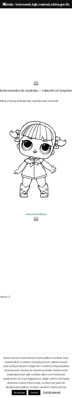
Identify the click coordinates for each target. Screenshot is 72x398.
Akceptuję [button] (19, 392)
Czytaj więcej (51, 392)
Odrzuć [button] (34, 392)
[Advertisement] (36, 44)
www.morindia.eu (36, 214)
